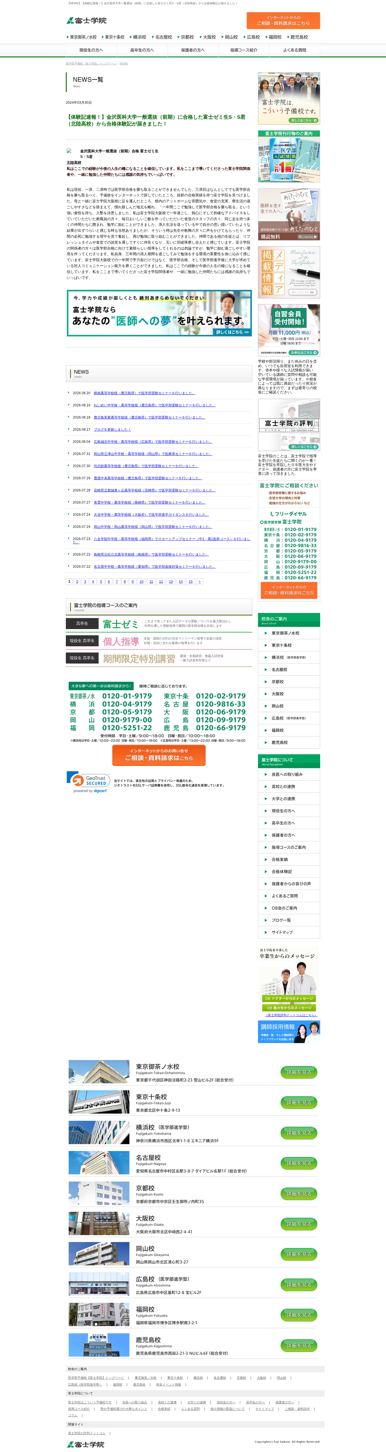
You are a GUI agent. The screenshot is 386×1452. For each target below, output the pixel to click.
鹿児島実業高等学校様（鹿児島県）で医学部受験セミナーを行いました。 (150, 417)
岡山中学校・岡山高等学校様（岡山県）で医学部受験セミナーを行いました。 (153, 527)
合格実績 (164, 1408)
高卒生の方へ (255, 1402)
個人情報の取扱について (228, 1408)
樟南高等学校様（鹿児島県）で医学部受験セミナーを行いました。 (145, 393)
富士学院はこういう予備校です (90, 1402)
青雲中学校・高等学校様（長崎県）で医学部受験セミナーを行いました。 (150, 502)
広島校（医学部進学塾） (85, 1384)
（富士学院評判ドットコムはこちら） (291, 1015)
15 (191, 582)
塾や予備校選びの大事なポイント (124, 1408)
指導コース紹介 (79, 1408)
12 (161, 582)
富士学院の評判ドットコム (86, 1433)
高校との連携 (167, 1402)
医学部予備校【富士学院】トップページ (96, 1377)
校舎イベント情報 (168, 1384)
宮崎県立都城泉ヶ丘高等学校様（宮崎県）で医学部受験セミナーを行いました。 (155, 490)
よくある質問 (190, 1408)
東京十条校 (175, 1377)
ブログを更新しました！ (112, 430)
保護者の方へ (285, 1402)
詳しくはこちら (159, 625)
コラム (72, 1415)
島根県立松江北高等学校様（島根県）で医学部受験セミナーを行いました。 (151, 554)
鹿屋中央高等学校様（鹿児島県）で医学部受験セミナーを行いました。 (148, 478)
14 (181, 582)
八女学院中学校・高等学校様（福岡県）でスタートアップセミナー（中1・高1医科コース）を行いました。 (161, 540)
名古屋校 (220, 1377)
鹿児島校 (139, 1384)
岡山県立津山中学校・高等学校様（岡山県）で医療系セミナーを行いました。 (153, 454)
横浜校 (198, 1377)
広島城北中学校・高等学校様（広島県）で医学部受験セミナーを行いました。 (153, 442)
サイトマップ (264, 1408)
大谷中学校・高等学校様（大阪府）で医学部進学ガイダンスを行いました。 (151, 515)
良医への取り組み (134, 1402)
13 (171, 582)
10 (142, 582)
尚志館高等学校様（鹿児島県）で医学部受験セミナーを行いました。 (146, 466)
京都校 (241, 1377)
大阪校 (261, 1377)
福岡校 (117, 1384)
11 (151, 582)
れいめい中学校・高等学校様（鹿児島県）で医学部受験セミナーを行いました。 (155, 405)
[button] (88, 782)
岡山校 (281, 1377)
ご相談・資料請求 (297, 1408)
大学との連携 (196, 1402)
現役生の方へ (226, 1402)
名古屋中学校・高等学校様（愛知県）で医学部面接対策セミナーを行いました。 (155, 567)
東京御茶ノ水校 (146, 1377)
